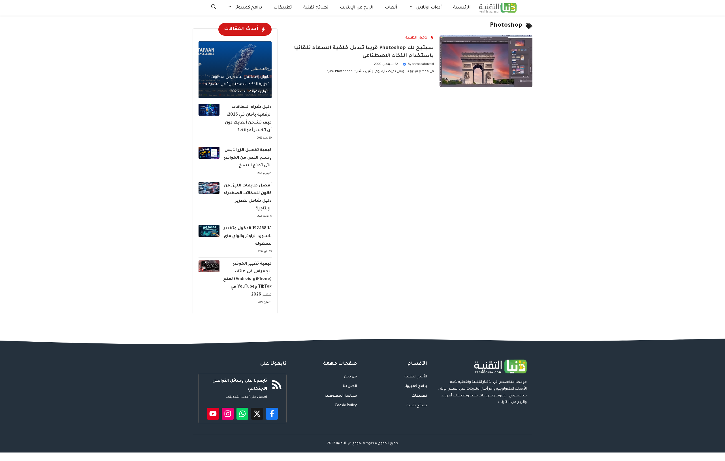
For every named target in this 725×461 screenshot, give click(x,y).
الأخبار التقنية (416, 38)
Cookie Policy (346, 406)
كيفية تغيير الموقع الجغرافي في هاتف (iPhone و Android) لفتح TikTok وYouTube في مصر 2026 (247, 279)
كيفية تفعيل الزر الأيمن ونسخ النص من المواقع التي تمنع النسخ (248, 158)
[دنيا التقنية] (498, 8)
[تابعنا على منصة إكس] (257, 414)
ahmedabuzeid (423, 64)
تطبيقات (283, 7)
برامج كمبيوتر (248, 7)
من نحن (350, 377)
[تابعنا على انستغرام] (228, 414)
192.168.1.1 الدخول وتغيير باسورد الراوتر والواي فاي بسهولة (247, 236)
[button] (214, 8)
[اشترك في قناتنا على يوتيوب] (213, 414)
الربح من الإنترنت (357, 7)
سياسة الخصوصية (341, 396)
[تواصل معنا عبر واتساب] (242, 414)
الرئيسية (462, 7)
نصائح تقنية (316, 7)
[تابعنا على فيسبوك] (272, 414)
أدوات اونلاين (429, 7)
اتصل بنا (350, 386)
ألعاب (391, 7)
